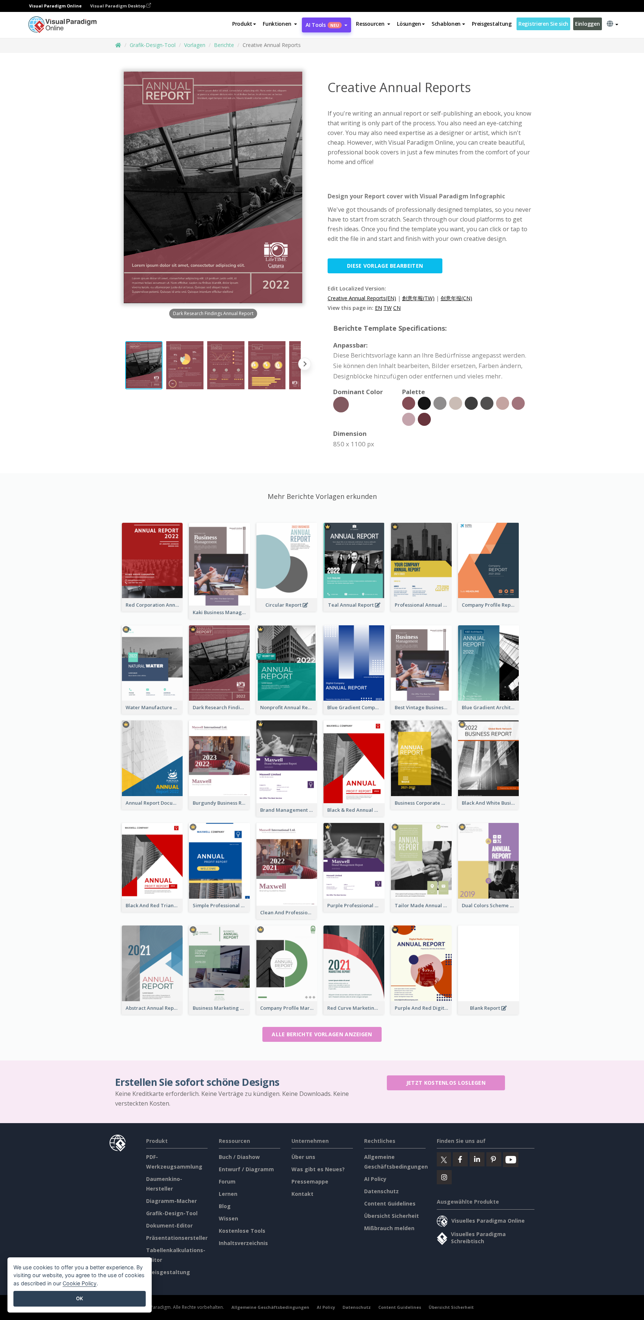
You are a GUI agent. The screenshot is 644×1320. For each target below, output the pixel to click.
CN (397, 307)
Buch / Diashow (239, 1156)
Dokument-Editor (169, 1225)
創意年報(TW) (418, 298)
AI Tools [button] (322, 24)
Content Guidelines (390, 1203)
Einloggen (587, 23)
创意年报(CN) (456, 298)
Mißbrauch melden (389, 1228)
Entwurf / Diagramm (246, 1169)
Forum (227, 1181)
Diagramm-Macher (171, 1200)
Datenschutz (381, 1191)
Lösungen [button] (409, 23)
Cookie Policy (80, 1283)
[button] (280, 24)
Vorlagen (194, 44)
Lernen (228, 1193)
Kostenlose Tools (242, 1230)
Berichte (224, 44)
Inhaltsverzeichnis (243, 1243)
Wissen (228, 1218)
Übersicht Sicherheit (391, 1215)
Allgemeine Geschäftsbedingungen (270, 1307)
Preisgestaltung (492, 23)
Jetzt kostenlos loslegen (446, 1082)
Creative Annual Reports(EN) (362, 298)
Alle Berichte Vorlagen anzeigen (322, 1034)
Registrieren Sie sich (543, 23)
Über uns (303, 1156)
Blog (225, 1206)
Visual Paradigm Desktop (118, 6)
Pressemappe (309, 1181)
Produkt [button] (242, 23)
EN (378, 307)
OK (79, 1298)
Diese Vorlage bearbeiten (385, 265)
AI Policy (375, 1178)
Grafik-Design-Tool (153, 44)
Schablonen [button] (446, 23)
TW (387, 307)
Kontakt (302, 1193)
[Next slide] (304, 365)
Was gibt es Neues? (318, 1169)
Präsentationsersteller (177, 1237)
